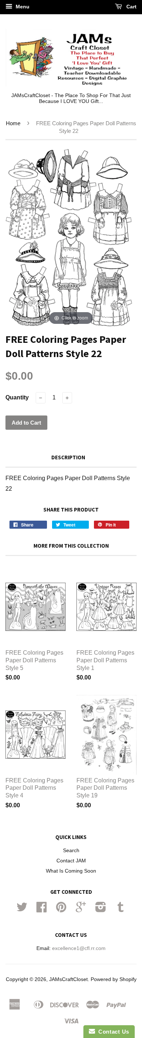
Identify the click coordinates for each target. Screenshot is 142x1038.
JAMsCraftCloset (68, 979)
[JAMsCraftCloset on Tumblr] (120, 909)
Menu (21, 6)
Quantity (17, 397)
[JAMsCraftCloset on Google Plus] (80, 909)
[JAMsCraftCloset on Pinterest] (61, 909)
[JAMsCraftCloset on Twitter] (21, 909)
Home (13, 123)
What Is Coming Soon (71, 871)
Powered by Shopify (114, 979)
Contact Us (112, 1032)
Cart (131, 6)
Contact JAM (71, 860)
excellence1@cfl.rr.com (79, 948)
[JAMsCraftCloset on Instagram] (100, 909)
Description (68, 457)
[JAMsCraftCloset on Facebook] (41, 909)
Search (71, 850)
